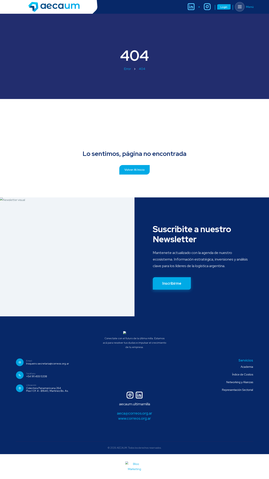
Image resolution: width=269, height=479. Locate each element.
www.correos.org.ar (134, 418)
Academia (247, 367)
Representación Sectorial (237, 390)
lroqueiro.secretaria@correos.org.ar (47, 363)
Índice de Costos (242, 374)
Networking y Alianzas (239, 382)
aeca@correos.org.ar (134, 413)
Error (127, 69)
